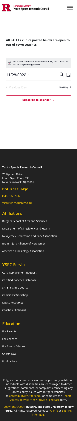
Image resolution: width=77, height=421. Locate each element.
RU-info (53, 410)
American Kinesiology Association (23, 251)
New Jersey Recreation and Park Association (29, 236)
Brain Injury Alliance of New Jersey (23, 243)
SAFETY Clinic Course (15, 287)
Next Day (63, 87)
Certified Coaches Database (19, 280)
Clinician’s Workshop (15, 295)
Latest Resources (12, 302)
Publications (10, 361)
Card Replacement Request (19, 272)
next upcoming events (28, 64)
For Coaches (9, 339)
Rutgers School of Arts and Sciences (24, 221)
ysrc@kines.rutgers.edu (17, 203)
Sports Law (9, 354)
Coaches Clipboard (14, 310)
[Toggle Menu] (70, 7)
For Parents (9, 331)
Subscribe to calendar (36, 100)
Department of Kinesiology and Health (26, 228)
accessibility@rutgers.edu (25, 396)
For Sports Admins (13, 346)
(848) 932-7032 (11, 196)
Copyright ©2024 (14, 406)
